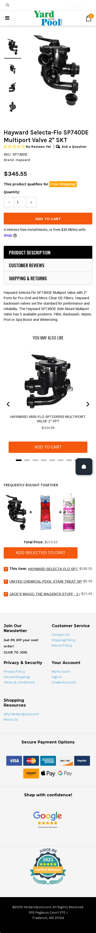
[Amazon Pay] (31, 773)
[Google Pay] (65, 773)
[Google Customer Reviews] (47, 819)
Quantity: (12, 192)
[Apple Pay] (48, 773)
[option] (56, 69)
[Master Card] (31, 760)
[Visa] (14, 760)
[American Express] (48, 760)
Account (77, 5)
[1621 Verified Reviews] (48, 886)
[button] (15, 147)
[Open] (84, 466)
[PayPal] (82, 760)
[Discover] (65, 760)
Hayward (23, 160)
